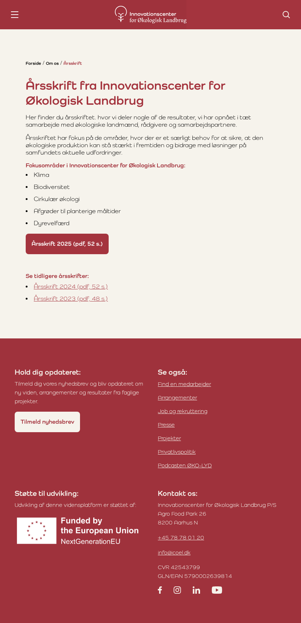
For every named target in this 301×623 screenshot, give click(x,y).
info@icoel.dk (174, 552)
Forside (33, 63)
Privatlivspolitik (177, 452)
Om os (52, 63)
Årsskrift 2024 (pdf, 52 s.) (71, 286)
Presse (166, 425)
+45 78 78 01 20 (181, 537)
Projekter (169, 438)
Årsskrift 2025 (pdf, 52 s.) (67, 243)
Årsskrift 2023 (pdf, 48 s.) (71, 298)
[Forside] (150, 14)
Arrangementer (177, 397)
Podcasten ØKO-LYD (185, 465)
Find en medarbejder (184, 384)
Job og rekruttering (182, 411)
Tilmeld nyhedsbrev (47, 421)
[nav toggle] (14, 14)
